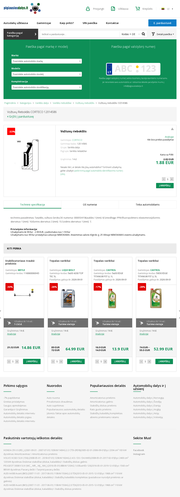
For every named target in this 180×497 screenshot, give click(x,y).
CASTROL (111, 270)
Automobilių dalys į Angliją (147, 409)
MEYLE (21, 270)
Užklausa (123, 8)
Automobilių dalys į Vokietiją (148, 417)
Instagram (139, 454)
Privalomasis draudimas (60, 401)
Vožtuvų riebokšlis (84, 103)
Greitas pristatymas (14, 401)
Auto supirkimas (55, 405)
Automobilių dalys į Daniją (146, 405)
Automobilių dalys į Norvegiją (148, 397)
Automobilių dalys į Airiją (146, 413)
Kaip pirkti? (67, 23)
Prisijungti (98, 8)
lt (168, 8)
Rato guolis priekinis (100, 409)
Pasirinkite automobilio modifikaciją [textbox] (31, 87)
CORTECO (77, 140)
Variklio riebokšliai (62, 103)
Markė (14, 55)
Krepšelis (147, 8)
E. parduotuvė (162, 23)
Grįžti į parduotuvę (21, 116)
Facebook (138, 450)
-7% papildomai (12, 397)
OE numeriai (90, 204)
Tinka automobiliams (148, 204)
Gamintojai (44, 23)
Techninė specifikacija (32, 204)
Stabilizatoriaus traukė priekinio (19, 262)
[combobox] (46, 61)
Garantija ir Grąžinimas (16, 409)
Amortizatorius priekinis (102, 397)
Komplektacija (19, 81)
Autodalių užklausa (16, 23)
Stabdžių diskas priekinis (103, 405)
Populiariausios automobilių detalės (66, 409)
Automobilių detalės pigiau (18, 417)
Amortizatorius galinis (101, 401)
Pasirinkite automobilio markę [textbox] (28, 61)
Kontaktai (112, 23)
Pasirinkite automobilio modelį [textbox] (28, 74)
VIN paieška (90, 23)
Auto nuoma (53, 397)
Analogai (169, 136)
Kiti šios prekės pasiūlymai (160, 139)
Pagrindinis (10, 103)
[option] (24, 314)
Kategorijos (25, 103)
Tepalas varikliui (59, 260)
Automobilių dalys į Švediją (147, 401)
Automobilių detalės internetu (19, 413)
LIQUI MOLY (68, 270)
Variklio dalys (42, 103)
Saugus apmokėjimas (15, 405)
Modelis (15, 68)
